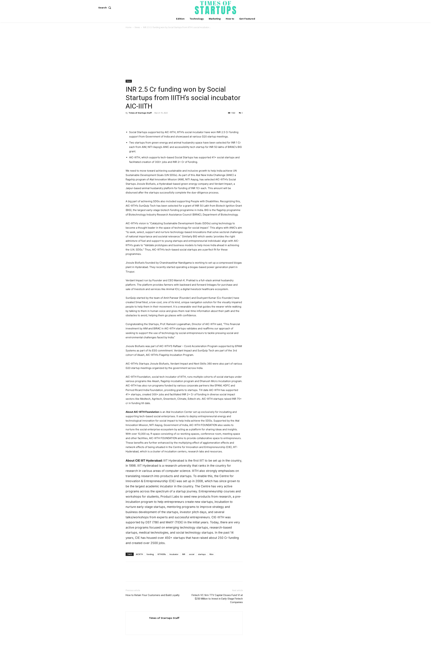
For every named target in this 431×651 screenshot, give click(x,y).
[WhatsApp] (152, 120)
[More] (160, 120)
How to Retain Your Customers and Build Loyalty (152, 595)
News (137, 27)
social (191, 554)
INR (183, 554)
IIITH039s (162, 554)
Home (128, 27)
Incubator (174, 554)
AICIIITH (139, 554)
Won (211, 554)
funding (150, 554)
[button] (105, 7)
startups (202, 554)
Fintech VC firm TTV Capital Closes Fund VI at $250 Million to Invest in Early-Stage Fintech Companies (217, 599)
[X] (136, 120)
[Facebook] (129, 120)
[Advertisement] (215, 54)
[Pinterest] (144, 120)
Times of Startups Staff (140, 113)
